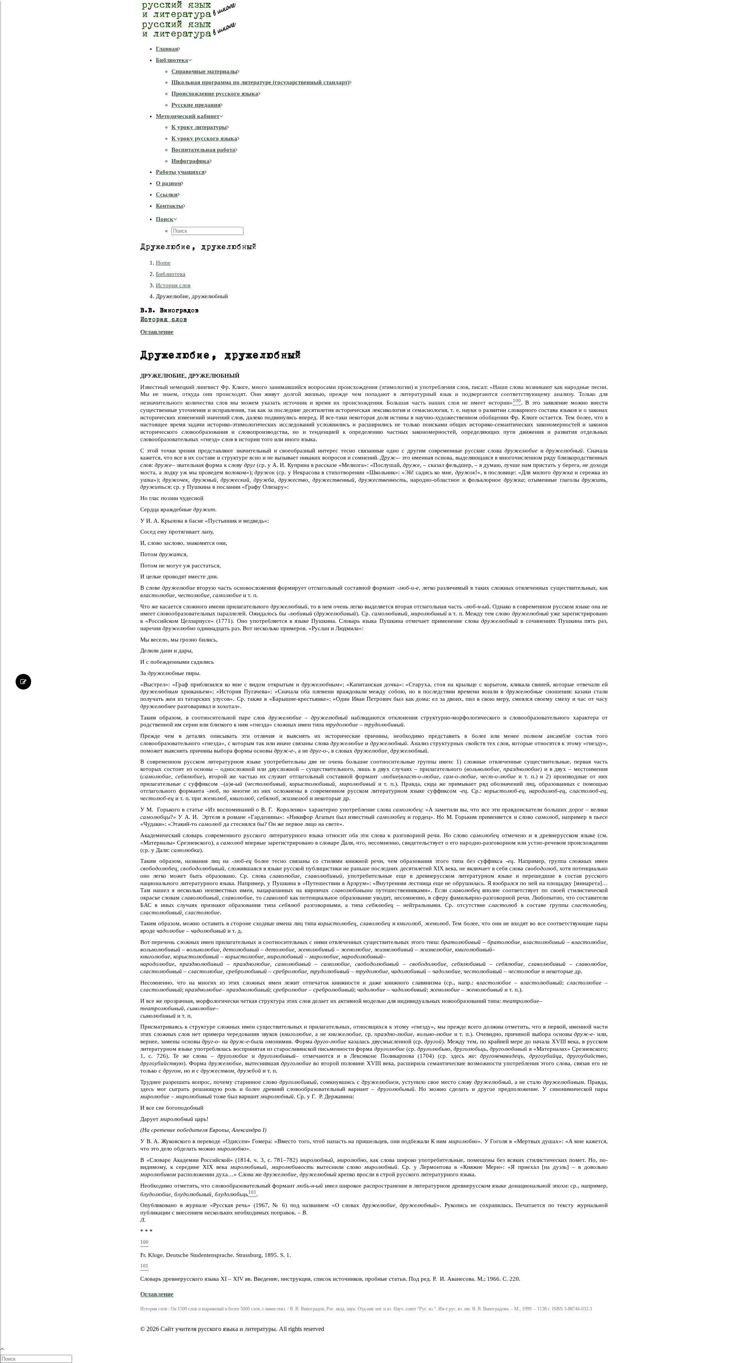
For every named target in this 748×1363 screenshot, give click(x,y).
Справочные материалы (204, 71)
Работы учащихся (180, 172)
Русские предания (196, 105)
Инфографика (190, 161)
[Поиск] (37, 1359)
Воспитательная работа (203, 150)
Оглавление (156, 332)
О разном (168, 183)
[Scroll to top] (6, 1347)
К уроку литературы (199, 127)
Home (163, 263)
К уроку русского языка (204, 138)
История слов (173, 285)
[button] (166, 219)
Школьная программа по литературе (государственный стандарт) (260, 82)
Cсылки (167, 194)
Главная (167, 49)
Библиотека (172, 60)
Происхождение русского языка (214, 93)
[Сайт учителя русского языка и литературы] (374, 19)
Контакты (169, 206)
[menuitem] (382, 49)
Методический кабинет (187, 116)
